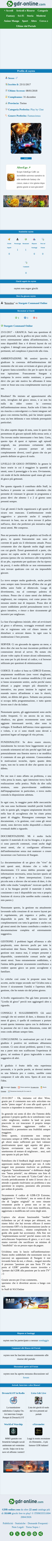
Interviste (23, 1385)
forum (26, 1377)
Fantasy (10, 15)
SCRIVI (26, 158)
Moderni (41, 15)
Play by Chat (37, 109)
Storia (30, 15)
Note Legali (18, 1527)
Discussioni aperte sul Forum (26, 1367)
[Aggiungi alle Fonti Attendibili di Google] (35, 1535)
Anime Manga (11, 21)
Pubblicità (8, 1523)
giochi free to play (21, 1513)
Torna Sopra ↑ (33, 1527)
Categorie (43, 10)
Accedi (8, 10)
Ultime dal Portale (26, 26)
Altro (34, 21)
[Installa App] (30, 1535)
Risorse (37, 1385)
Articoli (15, 1385)
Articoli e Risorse (25, 10)
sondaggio (44, 1340)
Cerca (44, 21)
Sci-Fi (21, 15)
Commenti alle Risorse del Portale (26, 1348)
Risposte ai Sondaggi (26, 1333)
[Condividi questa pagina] (40, 1535)
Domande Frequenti (38, 1523)
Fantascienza (34, 115)
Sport (25, 21)
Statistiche (20, 1523)
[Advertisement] (26, 48)
